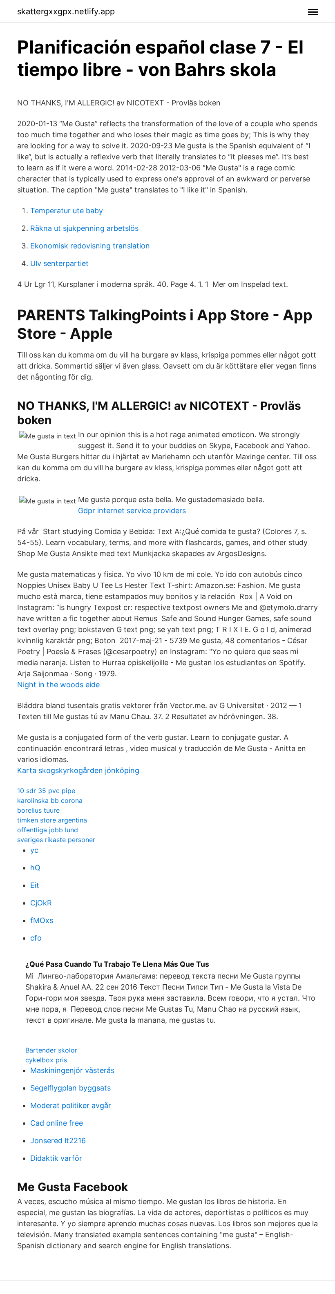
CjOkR (41, 902)
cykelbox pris (46, 1060)
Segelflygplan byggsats (70, 1088)
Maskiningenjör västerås (72, 1070)
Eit (34, 885)
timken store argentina (52, 820)
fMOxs (41, 920)
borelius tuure (38, 810)
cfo (36, 938)
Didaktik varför (56, 1158)
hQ (35, 867)
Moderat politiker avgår (70, 1105)
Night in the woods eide (58, 684)
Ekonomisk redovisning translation (90, 245)
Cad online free (56, 1123)
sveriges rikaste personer (56, 840)
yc (34, 850)
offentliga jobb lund (47, 830)
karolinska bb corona (50, 800)
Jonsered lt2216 (58, 1140)
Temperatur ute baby (66, 210)
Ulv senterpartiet (59, 263)
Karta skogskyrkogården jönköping (78, 770)
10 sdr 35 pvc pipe (46, 791)
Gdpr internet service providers (132, 510)
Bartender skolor (51, 1050)
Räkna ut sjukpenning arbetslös (84, 228)
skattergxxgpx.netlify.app (66, 11)
